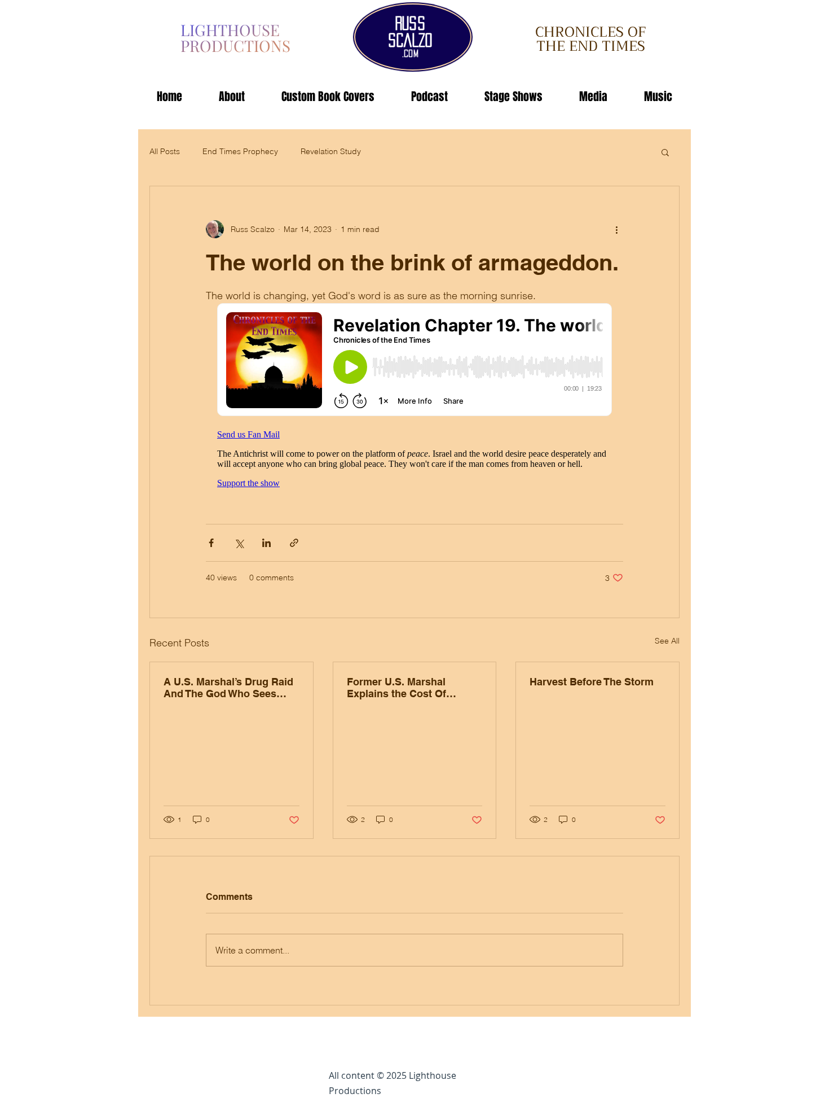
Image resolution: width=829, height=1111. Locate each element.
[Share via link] (294, 542)
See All (667, 641)
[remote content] (414, 400)
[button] (665, 151)
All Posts (164, 151)
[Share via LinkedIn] (266, 542)
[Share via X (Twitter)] (238, 542)
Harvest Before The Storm (592, 682)
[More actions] (616, 229)
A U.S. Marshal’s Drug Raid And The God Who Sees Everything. (228, 687)
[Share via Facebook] (211, 542)
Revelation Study (331, 151)
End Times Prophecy (240, 151)
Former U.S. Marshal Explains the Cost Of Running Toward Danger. (405, 687)
